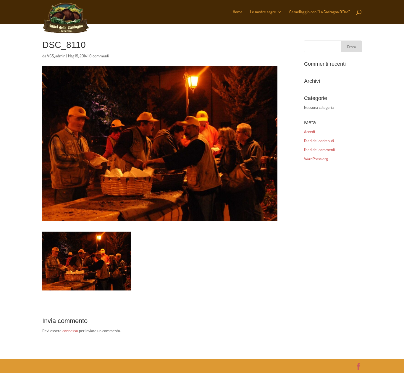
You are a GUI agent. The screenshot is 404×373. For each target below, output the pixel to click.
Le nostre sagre (263, 12)
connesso (70, 330)
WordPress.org (316, 158)
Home (238, 12)
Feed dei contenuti (319, 140)
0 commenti (99, 55)
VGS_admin (56, 55)
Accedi (309, 131)
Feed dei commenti (319, 149)
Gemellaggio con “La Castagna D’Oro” (319, 12)
